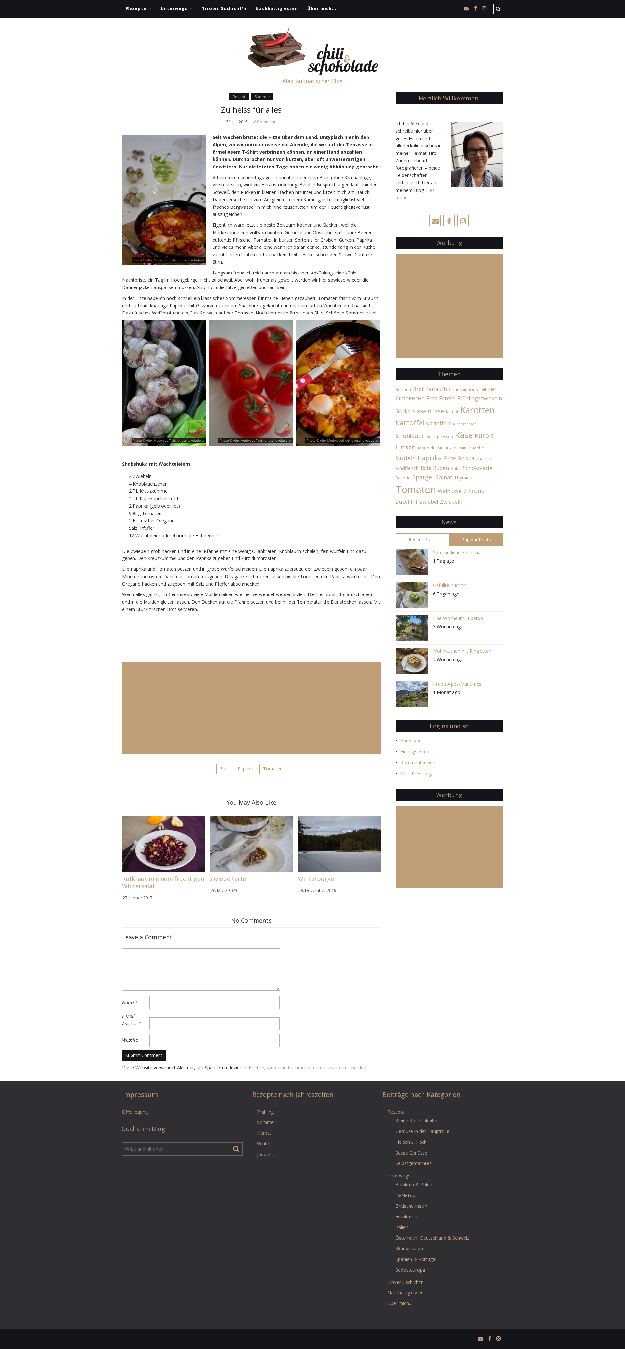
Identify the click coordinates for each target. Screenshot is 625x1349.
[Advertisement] (251, 708)
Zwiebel (428, 501)
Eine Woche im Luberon (458, 618)
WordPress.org (416, 773)
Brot (418, 389)
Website (130, 1040)
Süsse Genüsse (411, 1153)
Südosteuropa (410, 1270)
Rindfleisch (407, 468)
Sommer (262, 97)
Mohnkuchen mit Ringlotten (462, 651)
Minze (465, 448)
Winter (264, 1144)
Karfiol (452, 412)
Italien (402, 1227)
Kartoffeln (438, 423)
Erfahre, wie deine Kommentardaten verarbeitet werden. (308, 1067)
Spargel (423, 477)
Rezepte (136, 8)
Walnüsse (450, 491)
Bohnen (403, 389)
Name (130, 1002)
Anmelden (411, 740)
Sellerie (403, 478)
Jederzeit (266, 1154)
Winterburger (317, 879)
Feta (431, 398)
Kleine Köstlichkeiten (417, 1120)
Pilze (450, 458)
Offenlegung (135, 1112)
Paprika (245, 769)
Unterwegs (174, 8)
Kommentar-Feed (419, 762)
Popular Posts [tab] (476, 539)
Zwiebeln (451, 501)
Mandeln (427, 448)
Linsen (406, 446)
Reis (463, 458)
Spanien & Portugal (416, 1259)
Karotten (477, 410)
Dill (483, 389)
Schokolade (477, 468)
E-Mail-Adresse (132, 1020)
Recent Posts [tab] (423, 539)
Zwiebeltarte (228, 879)
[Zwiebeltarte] (251, 843)
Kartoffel (410, 422)
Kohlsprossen (440, 436)
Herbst (264, 1133)
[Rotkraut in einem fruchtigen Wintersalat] (163, 843)
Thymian (463, 477)
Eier (224, 769)
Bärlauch (436, 389)
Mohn (478, 448)
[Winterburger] (339, 843)
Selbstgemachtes (414, 1163)
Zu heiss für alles (251, 109)
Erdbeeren (410, 398)
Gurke (403, 411)
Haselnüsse (428, 411)
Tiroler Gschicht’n (224, 8)
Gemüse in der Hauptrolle (422, 1131)
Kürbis (484, 435)
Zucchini (406, 501)
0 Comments (265, 122)
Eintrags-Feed (414, 751)
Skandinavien (409, 1248)
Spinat (444, 477)
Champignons (463, 389)
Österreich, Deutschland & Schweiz (432, 1238)
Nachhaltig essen (277, 8)
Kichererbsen (465, 424)
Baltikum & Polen (414, 1185)
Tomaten (273, 769)
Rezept (239, 97)
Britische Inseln (411, 1206)
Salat (456, 468)
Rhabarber (481, 458)
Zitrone (474, 491)
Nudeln (406, 458)
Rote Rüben (435, 468)
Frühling (265, 1112)
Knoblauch (410, 436)
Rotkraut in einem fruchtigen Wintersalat (163, 882)
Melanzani (447, 448)
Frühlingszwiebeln (479, 398)
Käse (464, 434)
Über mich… (322, 8)
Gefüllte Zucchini (450, 585)
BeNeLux (405, 1195)
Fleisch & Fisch (411, 1142)
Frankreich (406, 1216)
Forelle (447, 398)
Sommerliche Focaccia (456, 552)
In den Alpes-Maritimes (457, 684)
